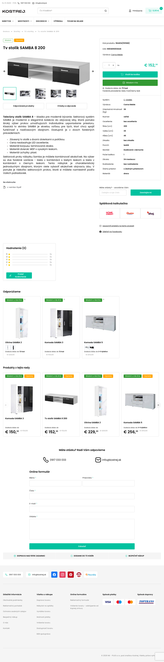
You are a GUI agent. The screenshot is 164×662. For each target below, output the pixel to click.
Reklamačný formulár (79, 600)
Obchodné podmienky (12, 600)
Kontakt (6, 628)
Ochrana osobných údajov (14, 611)
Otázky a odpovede (66, 106)
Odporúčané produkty (23, 106)
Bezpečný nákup (10, 617)
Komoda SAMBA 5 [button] (93, 342)
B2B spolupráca (43, 634)
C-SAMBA (128, 100)
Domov (6, 32)
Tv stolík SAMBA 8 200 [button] (56, 418)
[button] (19, 594)
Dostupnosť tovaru (45, 628)
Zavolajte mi (146, 192)
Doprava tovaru (43, 600)
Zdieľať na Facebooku (112, 231)
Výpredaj (58, 21)
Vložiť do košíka (132, 74)
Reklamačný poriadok (12, 606)
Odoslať (82, 546)
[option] (23, 327)
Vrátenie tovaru (43, 622)
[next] (158, 405)
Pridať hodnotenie (20, 275)
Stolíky (17, 32)
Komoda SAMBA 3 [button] (54, 342)
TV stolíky (29, 32)
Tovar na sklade (75, 21)
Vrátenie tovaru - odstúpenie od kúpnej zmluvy (84, 607)
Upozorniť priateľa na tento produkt (118, 226)
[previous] (6, 405)
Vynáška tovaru (43, 611)
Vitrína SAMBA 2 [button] (13, 342)
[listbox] (82, 327)
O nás (5, 622)
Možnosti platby (43, 617)
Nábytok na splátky (45, 606)
